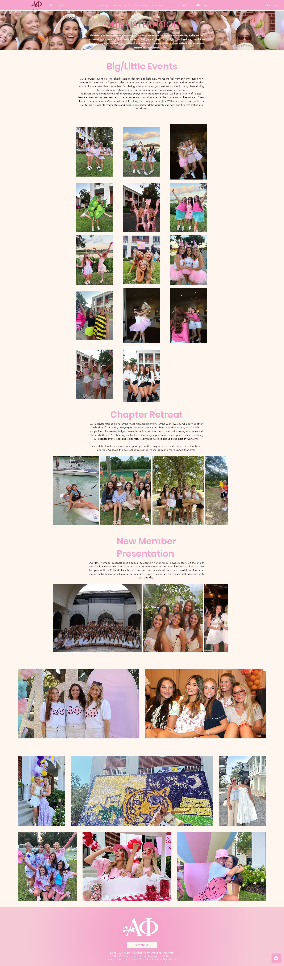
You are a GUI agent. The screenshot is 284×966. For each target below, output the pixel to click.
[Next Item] (223, 490)
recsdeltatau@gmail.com (163, 959)
